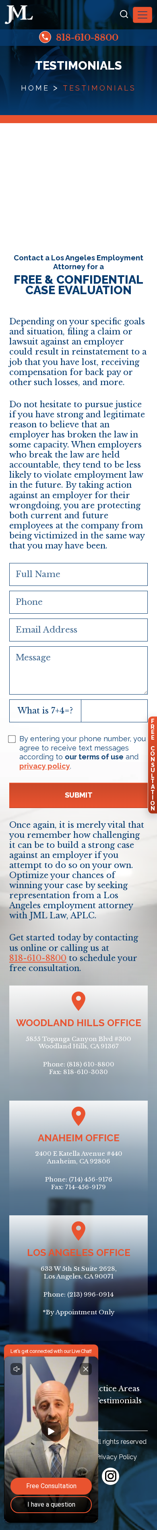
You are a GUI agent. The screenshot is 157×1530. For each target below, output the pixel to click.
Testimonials (118, 1400)
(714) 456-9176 (90, 1179)
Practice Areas (113, 1388)
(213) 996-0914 (90, 1294)
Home (35, 88)
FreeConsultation (152, 765)
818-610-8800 (86, 37)
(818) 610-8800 (90, 1064)
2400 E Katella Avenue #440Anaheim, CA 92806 (78, 1157)
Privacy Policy (116, 1457)
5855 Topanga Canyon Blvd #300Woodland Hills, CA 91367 (78, 1042)
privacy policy (44, 766)
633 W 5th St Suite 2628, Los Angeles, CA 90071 (79, 1272)
